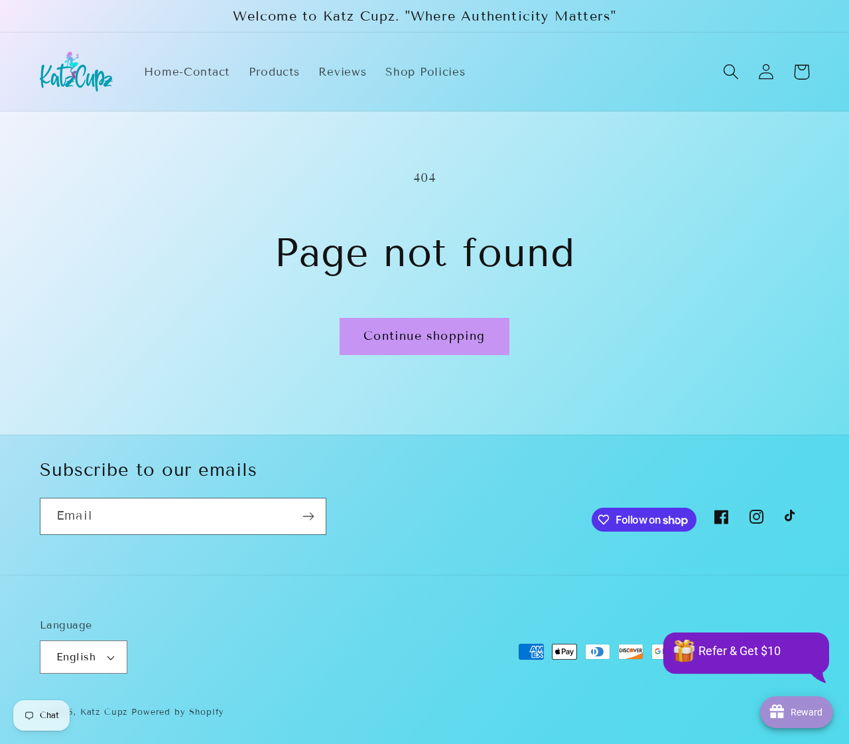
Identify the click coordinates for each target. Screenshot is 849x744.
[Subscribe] (308, 516)
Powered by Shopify (177, 712)
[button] (731, 72)
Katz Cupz (104, 712)
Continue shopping (424, 336)
